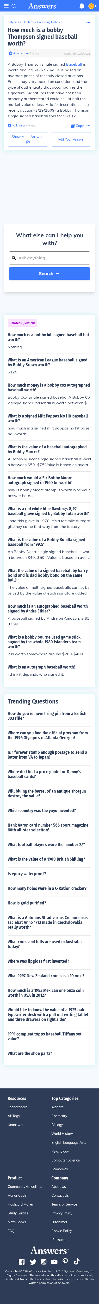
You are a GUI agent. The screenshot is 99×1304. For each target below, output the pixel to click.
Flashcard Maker (20, 1204)
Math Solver (17, 1222)
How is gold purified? (27, 903)
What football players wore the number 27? (46, 844)
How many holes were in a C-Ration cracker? (47, 888)
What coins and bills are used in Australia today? (45, 944)
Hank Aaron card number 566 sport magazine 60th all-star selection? (48, 828)
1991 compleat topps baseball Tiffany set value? (44, 1036)
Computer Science (65, 1160)
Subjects (13, 22)
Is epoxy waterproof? (27, 873)
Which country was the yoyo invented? (42, 810)
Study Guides (18, 1213)
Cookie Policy (61, 1231)
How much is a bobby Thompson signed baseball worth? (42, 36)
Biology (57, 1125)
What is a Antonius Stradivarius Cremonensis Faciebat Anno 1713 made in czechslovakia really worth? (48, 922)
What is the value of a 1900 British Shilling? (46, 859)
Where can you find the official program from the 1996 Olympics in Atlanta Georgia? (48, 735)
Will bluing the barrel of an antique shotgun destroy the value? (47, 794)
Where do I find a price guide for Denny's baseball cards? (44, 774)
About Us (58, 1186)
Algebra (57, 1107)
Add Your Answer (71, 139)
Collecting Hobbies (49, 22)
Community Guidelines (25, 1186)
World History (62, 1134)
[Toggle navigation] (6, 6)
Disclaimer (59, 1222)
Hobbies (28, 22)
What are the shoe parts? (30, 1053)
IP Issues (58, 1240)
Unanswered (17, 1125)
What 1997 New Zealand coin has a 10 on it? (46, 975)
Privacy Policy (61, 1213)
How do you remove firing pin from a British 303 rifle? (47, 716)
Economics (59, 1169)
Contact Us (60, 1195)
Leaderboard (17, 1107)
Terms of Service (64, 1204)
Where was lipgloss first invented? (38, 961)
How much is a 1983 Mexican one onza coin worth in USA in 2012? (46, 993)
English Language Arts (68, 1142)
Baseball (74, 64)
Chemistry (59, 1116)
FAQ (11, 1231)
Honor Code (17, 1195)
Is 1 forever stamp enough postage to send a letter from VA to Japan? (47, 755)
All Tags (14, 1116)
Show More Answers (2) (28, 139)
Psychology (60, 1151)
